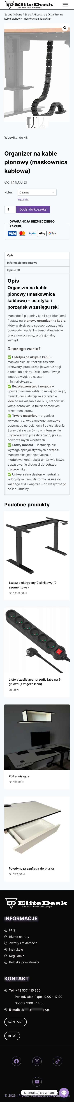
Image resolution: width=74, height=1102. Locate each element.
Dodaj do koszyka (33, 209)
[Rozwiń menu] (65, 4)
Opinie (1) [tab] (13, 270)
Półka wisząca (19, 776)
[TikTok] (57, 1061)
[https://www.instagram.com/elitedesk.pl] (37, 1061)
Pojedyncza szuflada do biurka (31, 868)
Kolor (8, 192)
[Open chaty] (64, 1093)
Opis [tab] (10, 255)
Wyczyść (23, 199)
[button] (65, 28)
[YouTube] (37, 1082)
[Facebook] (16, 1061)
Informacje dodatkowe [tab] (22, 262)
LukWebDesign (58, 1095)
